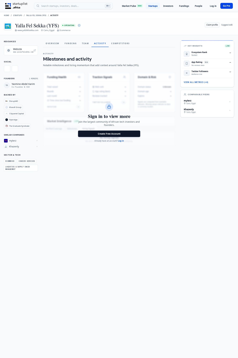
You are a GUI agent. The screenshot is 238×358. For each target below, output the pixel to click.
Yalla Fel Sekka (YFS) (36, 15)
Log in (213, 5)
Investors (168, 5)
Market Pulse (132, 5)
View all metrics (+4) (196, 82)
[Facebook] (7, 69)
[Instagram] (15, 69)
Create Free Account (109, 133)
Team (85, 43)
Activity (100, 43)
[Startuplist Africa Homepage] (16, 6)
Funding (71, 43)
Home (6, 15)
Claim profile (212, 24)
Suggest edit (226, 24)
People (198, 5)
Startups (152, 5)
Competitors (120, 43)
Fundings (184, 5)
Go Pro (226, 5)
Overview (52, 43)
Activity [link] (54, 15)
